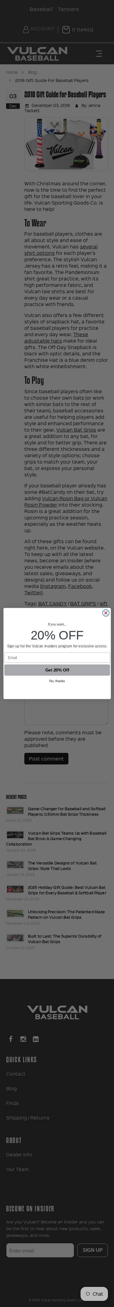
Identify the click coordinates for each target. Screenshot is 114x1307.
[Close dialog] (105, 613)
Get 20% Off (57, 670)
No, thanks (57, 681)
